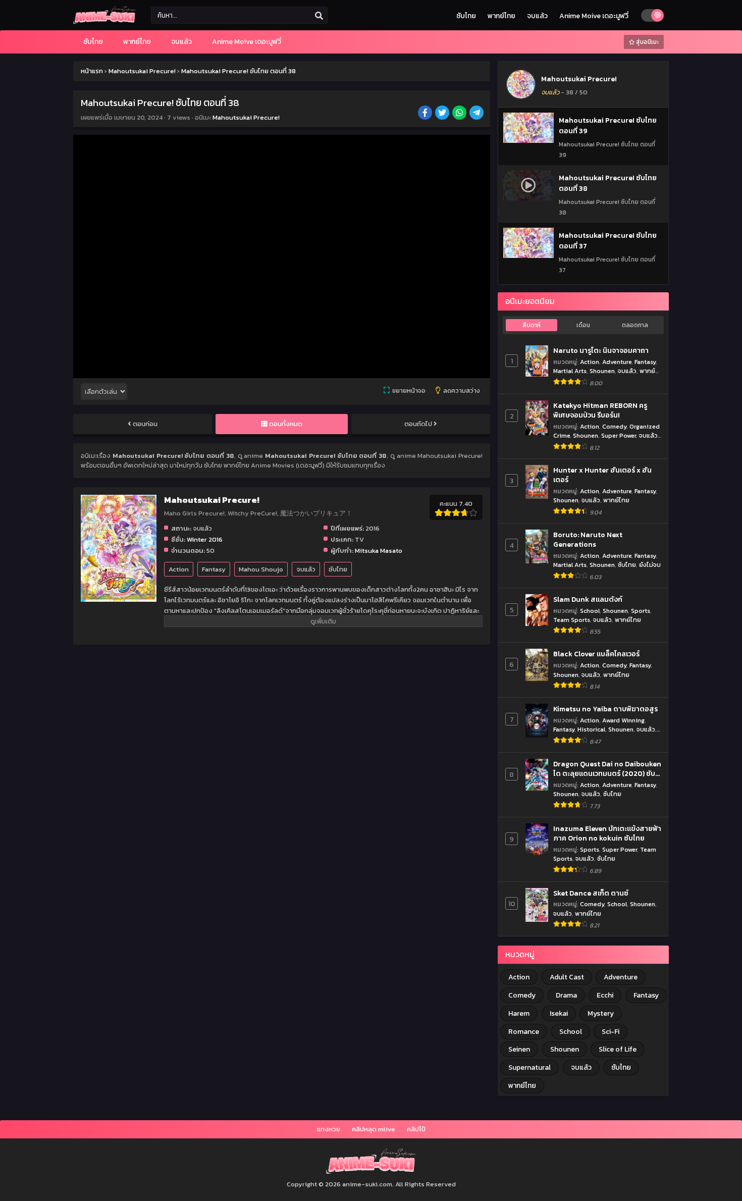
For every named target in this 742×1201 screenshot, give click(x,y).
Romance (523, 1031)
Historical (591, 729)
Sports (640, 610)
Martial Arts (570, 371)
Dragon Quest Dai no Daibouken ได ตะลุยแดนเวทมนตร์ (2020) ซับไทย (607, 769)
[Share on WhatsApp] (460, 113)
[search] (319, 16)
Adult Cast (567, 977)
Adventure (616, 362)
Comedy (614, 426)
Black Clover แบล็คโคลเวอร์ (596, 654)
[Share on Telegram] (477, 113)
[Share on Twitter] (443, 113)
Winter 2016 (205, 539)
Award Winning (623, 720)
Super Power (618, 435)
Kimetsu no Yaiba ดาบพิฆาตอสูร (605, 709)
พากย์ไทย (501, 16)
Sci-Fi (610, 1031)
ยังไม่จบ (650, 564)
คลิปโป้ (416, 1129)
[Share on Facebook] (426, 113)
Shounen (602, 371)
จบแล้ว (537, 16)
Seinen (519, 1049)
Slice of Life (618, 1049)
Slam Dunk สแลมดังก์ (587, 600)
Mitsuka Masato (378, 550)
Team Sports (571, 619)
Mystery (601, 1013)
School (590, 610)
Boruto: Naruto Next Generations (587, 540)
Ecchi (605, 995)
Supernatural (529, 1067)
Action (179, 569)
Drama (566, 995)
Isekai (559, 1013)
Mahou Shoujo (261, 569)
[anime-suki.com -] (104, 21)
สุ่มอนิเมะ (646, 41)
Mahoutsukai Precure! (246, 117)
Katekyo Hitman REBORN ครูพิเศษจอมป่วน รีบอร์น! (600, 411)
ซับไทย (466, 16)
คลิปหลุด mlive (373, 1129)
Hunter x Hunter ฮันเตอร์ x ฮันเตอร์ (602, 475)
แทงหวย (328, 1129)
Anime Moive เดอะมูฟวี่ (593, 16)
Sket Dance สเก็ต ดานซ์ (590, 894)
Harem (518, 1013)
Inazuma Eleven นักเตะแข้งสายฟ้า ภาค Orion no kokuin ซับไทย (607, 834)
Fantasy (214, 569)
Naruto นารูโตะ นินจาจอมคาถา (601, 351)
